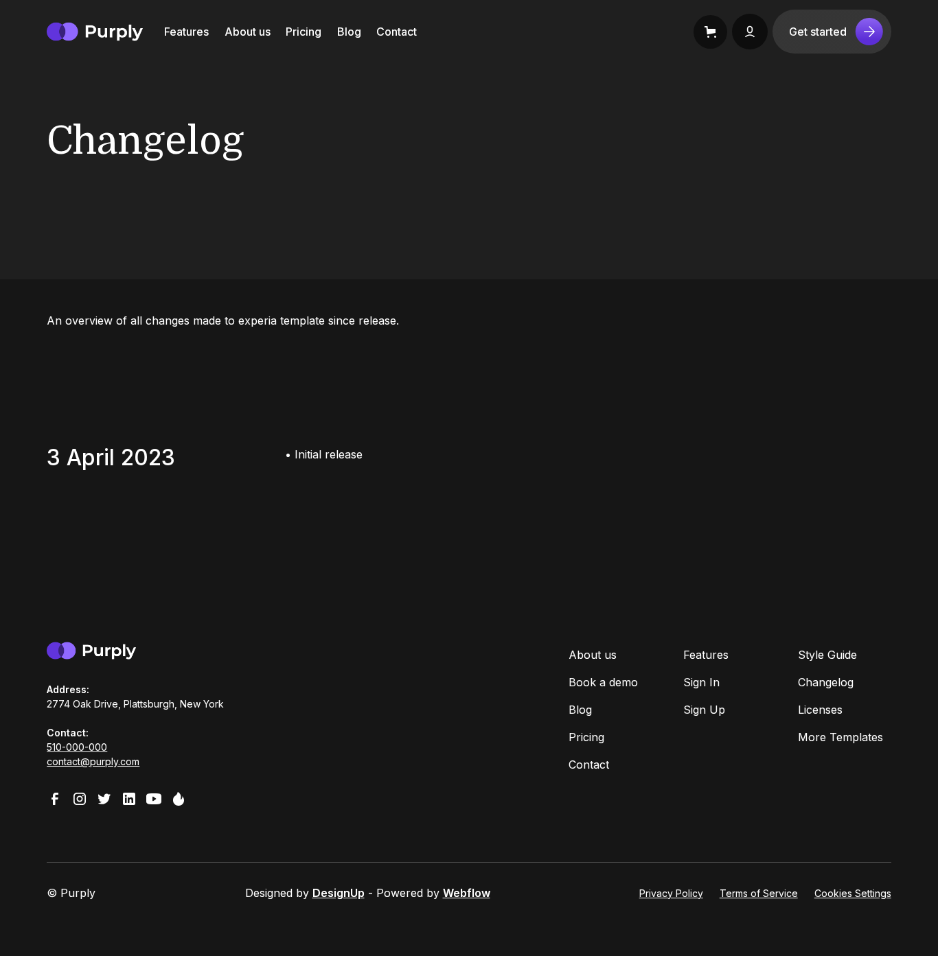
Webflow (466, 893)
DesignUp (338, 893)
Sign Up (704, 709)
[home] (95, 32)
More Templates (840, 737)
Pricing (303, 31)
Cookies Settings (852, 893)
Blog (349, 31)
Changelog (826, 682)
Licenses (820, 709)
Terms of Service (759, 893)
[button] (710, 32)
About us (248, 31)
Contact (396, 31)
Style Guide (827, 655)
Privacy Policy (671, 893)
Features (186, 31)
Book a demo (603, 682)
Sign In (701, 682)
